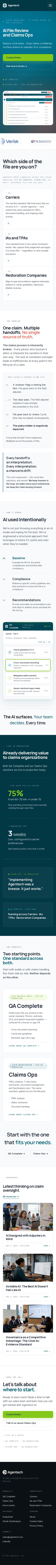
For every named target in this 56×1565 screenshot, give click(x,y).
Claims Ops (8, 1501)
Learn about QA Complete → (24, 1046)
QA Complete (9, 1496)
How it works (9, 1505)
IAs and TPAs (36, 1501)
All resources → (11, 1196)
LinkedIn (6, 1541)
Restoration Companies (41, 1505)
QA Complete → (16, 1153)
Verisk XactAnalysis (12, 1521)
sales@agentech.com (13, 1537)
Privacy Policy (36, 1525)
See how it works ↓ (16, 66)
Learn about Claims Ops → (23, 1115)
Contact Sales (13, 57)
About (32, 1517)
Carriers (33, 1496)
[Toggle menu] (50, 5)
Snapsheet (8, 1517)
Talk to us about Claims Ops (21, 1423)
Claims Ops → (40, 1153)
